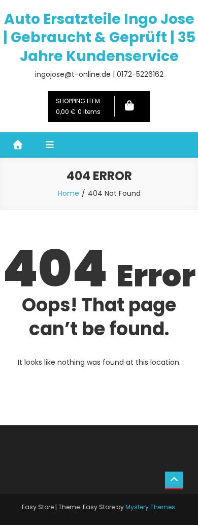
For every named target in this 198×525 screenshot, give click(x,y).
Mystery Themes (150, 507)
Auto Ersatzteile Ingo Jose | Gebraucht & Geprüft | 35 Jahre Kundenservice (99, 37)
